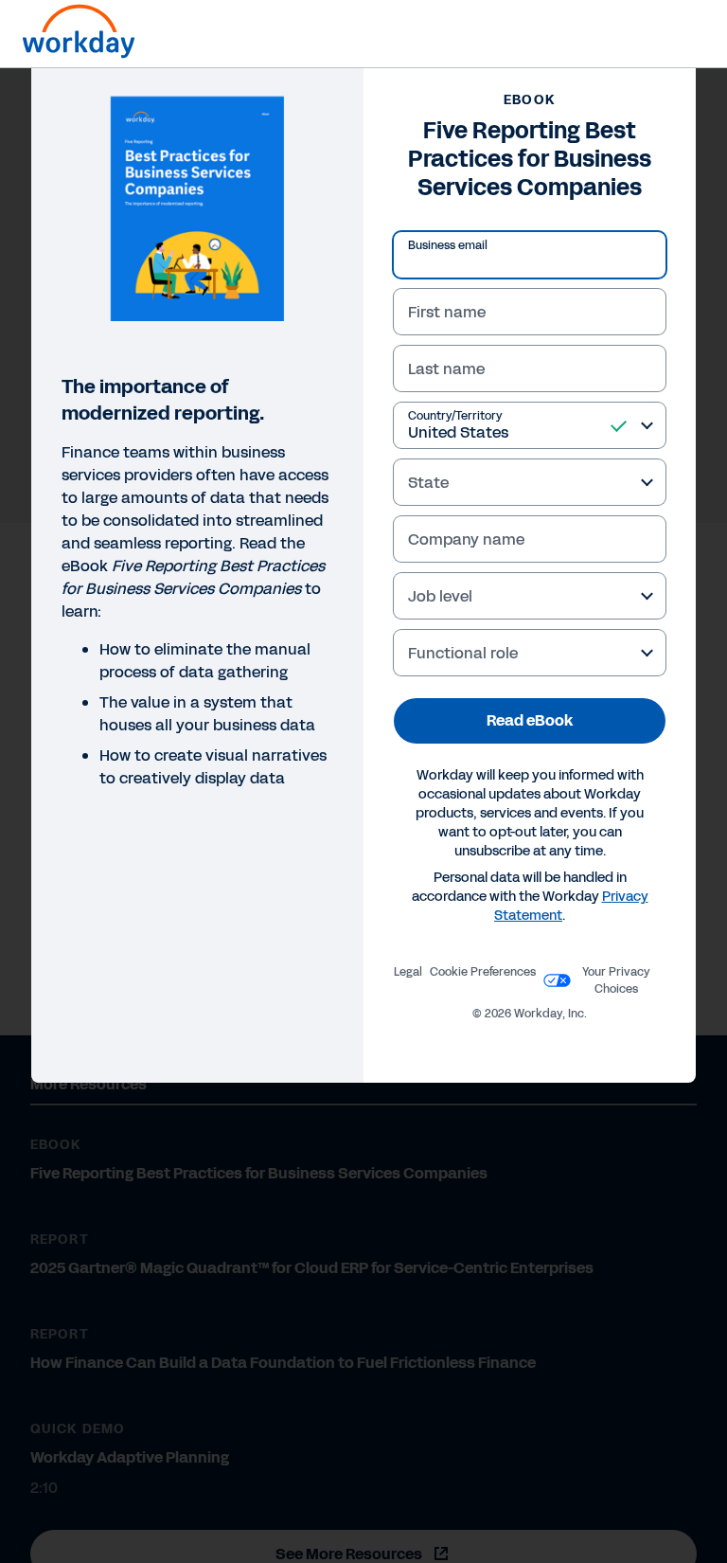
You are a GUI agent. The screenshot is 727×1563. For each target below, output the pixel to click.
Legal (408, 971)
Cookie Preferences (483, 971)
